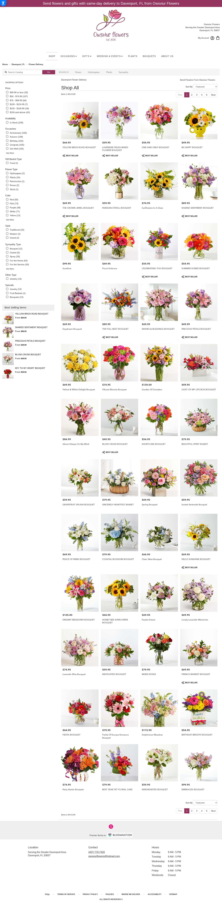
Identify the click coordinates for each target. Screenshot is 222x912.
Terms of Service (66, 894)
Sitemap (173, 894)
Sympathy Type (13, 244)
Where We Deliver (131, 894)
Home (5, 64)
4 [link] (201, 95)
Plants (109, 72)
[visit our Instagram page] (111, 826)
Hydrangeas (94, 72)
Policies (110, 894)
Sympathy (123, 72)
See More (10, 153)
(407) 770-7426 (96, 852)
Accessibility (154, 894)
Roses (78, 72)
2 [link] (191, 95)
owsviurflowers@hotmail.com (104, 856)
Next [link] (213, 95)
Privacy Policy (90, 894)
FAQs (47, 894)
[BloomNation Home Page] (119, 835)
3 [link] (196, 95)
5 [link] (206, 95)
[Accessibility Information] (3, 3)
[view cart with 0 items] (218, 38)
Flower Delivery (36, 64)
